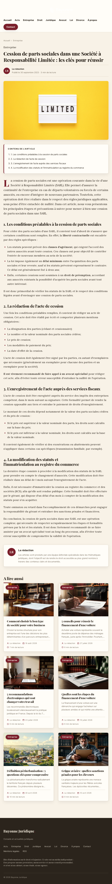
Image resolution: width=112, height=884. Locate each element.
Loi (71, 20)
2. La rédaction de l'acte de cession (28, 159)
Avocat (62, 20)
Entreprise (28, 20)
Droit (39, 20)
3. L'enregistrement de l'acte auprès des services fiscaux (38, 163)
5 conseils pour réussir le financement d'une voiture (79, 623)
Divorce (80, 20)
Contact (10, 27)
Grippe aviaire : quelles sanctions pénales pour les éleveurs (83, 772)
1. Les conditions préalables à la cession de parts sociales (39, 154)
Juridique (51, 20)
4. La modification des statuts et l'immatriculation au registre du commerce (47, 167)
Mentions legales (11, 851)
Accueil (8, 20)
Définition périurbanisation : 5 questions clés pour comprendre (27, 772)
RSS (25, 851)
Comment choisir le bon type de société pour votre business (26, 623)
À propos (92, 20)
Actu (17, 20)
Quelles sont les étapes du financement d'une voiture (79, 696)
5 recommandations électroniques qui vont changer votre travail (21, 698)
